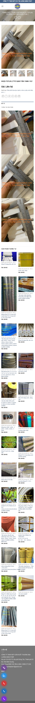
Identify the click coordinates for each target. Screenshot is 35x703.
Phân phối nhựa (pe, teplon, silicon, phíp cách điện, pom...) (19, 13)
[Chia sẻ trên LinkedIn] (19, 96)
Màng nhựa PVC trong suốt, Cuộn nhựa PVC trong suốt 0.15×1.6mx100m (8, 316)
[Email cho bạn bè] (12, 96)
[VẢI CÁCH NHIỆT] (26, 583)
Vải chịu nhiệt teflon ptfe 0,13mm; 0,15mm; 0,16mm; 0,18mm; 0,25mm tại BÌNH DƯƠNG (8, 403)
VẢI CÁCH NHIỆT (22, 594)
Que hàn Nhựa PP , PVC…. (25, 481)
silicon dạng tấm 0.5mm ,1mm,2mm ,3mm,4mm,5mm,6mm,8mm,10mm (10, 567)
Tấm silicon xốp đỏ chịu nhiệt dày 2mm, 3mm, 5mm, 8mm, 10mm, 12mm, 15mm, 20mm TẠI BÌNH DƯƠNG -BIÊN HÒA (8, 538)
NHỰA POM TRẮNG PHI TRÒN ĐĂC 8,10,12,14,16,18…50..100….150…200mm (24, 537)
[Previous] (4, 46)
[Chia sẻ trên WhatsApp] (3, 96)
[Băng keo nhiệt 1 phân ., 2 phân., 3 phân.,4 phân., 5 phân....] (9, 418)
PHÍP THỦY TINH (22, 270)
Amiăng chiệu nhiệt (23, 430)
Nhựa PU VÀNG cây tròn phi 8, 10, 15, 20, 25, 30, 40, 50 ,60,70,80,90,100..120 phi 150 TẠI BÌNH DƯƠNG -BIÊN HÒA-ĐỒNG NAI (8, 597)
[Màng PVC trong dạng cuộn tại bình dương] (26, 444)
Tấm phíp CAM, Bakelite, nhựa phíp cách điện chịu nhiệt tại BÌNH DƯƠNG (24, 296)
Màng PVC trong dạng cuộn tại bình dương (25, 455)
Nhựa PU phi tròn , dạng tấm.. (7, 451)
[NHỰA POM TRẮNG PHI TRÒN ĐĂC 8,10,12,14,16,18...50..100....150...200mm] (26, 524)
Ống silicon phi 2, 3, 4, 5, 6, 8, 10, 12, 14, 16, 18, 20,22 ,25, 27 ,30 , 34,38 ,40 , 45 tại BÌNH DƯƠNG (9, 374)
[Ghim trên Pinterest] (15, 96)
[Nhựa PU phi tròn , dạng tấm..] (9, 442)
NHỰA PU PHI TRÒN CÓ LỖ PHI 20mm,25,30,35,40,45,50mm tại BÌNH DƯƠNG (9, 508)
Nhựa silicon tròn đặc (7, 479)
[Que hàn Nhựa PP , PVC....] (26, 470)
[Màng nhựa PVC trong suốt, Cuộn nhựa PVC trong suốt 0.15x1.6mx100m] (9, 294)
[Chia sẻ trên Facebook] (6, 96)
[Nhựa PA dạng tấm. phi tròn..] (26, 330)
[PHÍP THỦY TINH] (26, 259)
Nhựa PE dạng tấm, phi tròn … (8, 264)
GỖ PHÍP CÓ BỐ (22, 371)
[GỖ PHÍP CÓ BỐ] (26, 360)
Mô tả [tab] (3, 103)
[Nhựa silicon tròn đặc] (9, 469)
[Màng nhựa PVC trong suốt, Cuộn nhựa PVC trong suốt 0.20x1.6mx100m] (9, 616)
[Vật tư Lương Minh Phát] (17, 6)
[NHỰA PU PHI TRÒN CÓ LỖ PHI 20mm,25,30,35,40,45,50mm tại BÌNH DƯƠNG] (9, 495)
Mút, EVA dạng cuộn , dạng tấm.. (25, 398)
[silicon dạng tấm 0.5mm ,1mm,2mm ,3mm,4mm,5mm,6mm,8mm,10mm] (9, 555)
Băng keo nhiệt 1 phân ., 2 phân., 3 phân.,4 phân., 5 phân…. (8, 428)
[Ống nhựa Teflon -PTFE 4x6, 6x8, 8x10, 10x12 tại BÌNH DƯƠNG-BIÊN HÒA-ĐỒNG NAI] (26, 495)
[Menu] (2, 6)
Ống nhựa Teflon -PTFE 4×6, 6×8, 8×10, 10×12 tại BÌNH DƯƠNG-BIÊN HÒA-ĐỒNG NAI (25, 508)
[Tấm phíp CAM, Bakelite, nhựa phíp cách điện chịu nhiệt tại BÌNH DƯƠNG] (26, 284)
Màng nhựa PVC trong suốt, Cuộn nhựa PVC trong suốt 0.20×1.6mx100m (8, 631)
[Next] (30, 46)
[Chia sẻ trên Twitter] (9, 96)
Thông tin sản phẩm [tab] (7, 107)
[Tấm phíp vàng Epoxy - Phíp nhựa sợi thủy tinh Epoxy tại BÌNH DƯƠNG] (26, 555)
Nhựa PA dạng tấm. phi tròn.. (25, 340)
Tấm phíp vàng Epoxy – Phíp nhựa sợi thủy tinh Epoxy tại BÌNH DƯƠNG (25, 567)
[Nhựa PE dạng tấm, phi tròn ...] (9, 256)
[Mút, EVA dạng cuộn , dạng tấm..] (26, 388)
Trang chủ (6, 13)
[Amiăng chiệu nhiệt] (26, 419)
